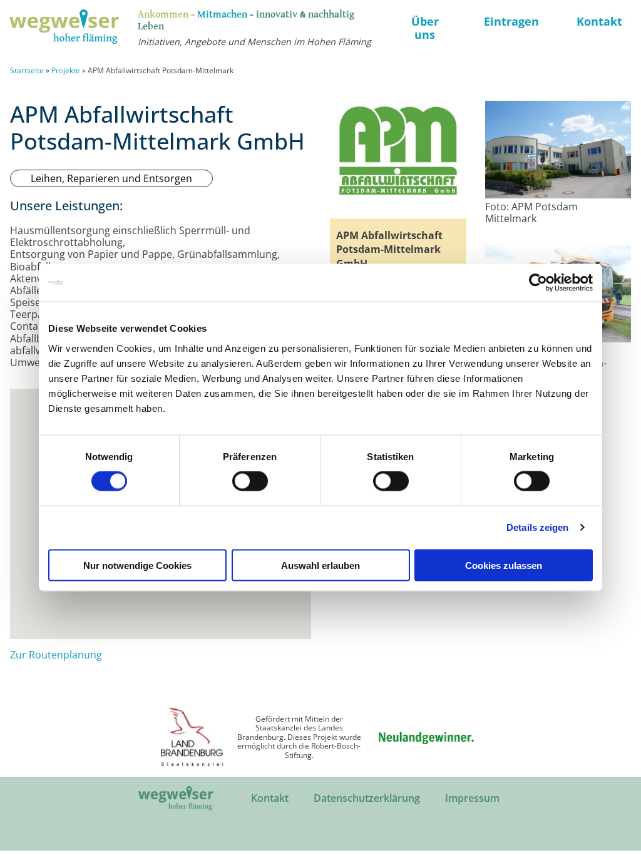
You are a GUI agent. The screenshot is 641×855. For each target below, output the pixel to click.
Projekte (65, 70)
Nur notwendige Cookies (137, 565)
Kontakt (599, 21)
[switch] (250, 481)
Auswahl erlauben (320, 565)
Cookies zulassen (503, 565)
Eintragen (511, 21)
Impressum (472, 798)
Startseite (27, 70)
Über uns (425, 28)
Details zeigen (537, 527)
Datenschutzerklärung (367, 798)
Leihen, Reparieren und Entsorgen (111, 178)
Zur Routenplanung (56, 655)
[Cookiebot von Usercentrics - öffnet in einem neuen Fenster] (538, 283)
